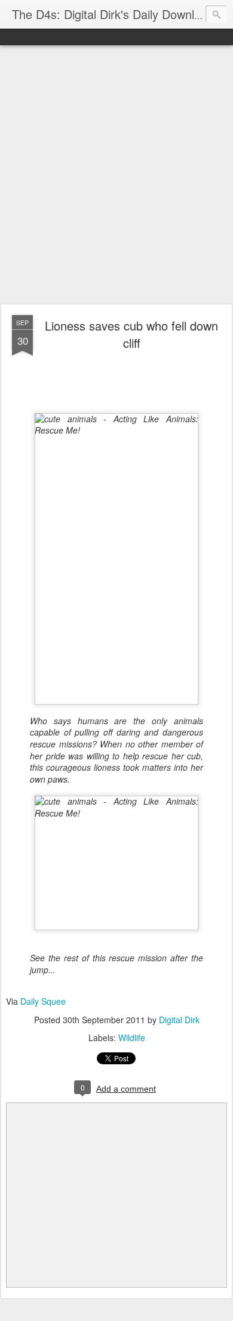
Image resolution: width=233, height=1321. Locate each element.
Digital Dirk (179, 1020)
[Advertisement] (116, 175)
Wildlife (131, 1037)
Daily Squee (43, 1001)
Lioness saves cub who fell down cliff (131, 334)
